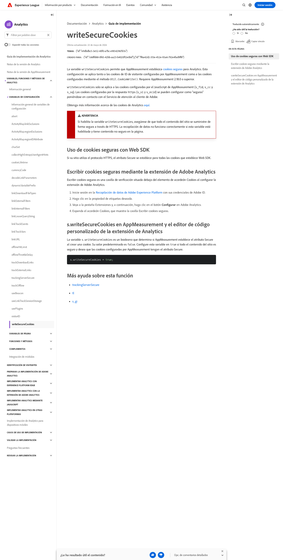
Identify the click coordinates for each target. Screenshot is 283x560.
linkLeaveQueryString (23, 216)
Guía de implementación (125, 23)
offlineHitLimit (19, 247)
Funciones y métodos (20, 341)
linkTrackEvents (20, 224)
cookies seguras (173, 69)
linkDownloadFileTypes (24, 193)
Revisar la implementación (21, 455)
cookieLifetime (20, 162)
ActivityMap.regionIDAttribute (27, 139)
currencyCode (19, 170)
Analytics (98, 23)
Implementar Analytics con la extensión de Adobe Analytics (23, 393)
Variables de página (20, 333)
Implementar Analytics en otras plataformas (24, 412)
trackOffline (18, 285)
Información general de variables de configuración (31, 106)
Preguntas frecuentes (18, 448)
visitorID (16, 316)
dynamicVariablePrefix (24, 185)
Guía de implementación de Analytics (29, 56)
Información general (20, 89)
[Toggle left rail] (52, 15)
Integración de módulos (21, 356)
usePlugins (17, 308)
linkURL (16, 239)
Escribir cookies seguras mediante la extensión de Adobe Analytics (250, 66)
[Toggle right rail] (230, 15)
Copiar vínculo (258, 41)
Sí (238, 33)
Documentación (77, 23)
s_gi (74, 301)
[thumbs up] (153, 555)
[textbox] (28, 35)
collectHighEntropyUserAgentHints (30, 154)
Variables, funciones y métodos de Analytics (26, 80)
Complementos (17, 349)
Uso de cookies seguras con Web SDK (252, 56)
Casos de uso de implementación (24, 432)
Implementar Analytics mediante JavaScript (25, 402)
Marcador (239, 41)
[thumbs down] (161, 555)
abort (14, 116)
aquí (146, 105)
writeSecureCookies (23, 324)
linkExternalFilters (21, 201)
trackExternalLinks (21, 270)
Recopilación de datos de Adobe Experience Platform (129, 192)
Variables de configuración (24, 97)
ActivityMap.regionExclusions (27, 131)
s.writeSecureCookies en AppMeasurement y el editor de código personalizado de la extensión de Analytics (254, 79)
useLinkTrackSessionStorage (27, 301)
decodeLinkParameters (24, 177)
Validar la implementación (21, 440)
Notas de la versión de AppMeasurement (28, 72)
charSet (16, 147)
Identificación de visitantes (22, 365)
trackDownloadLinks (22, 262)
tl (73, 293)
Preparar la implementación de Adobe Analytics (27, 373)
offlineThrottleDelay (22, 254)
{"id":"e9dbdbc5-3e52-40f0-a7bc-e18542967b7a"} (101, 51)
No (246, 33)
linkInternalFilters (21, 208)
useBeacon (17, 293)
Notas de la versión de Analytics (23, 64)
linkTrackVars (19, 231)
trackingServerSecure (85, 285)
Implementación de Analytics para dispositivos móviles (25, 422)
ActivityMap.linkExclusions (25, 124)
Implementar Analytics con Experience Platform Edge (22, 383)
